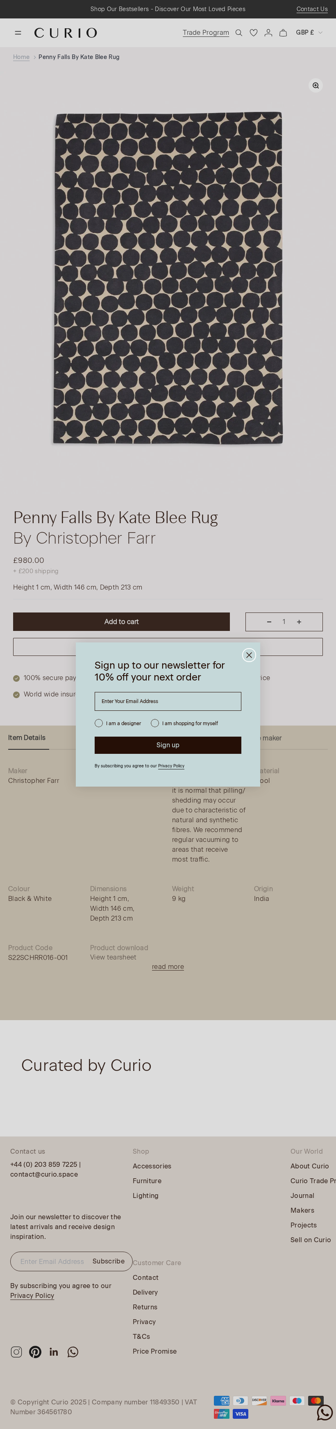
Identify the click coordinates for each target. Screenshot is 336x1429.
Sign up (168, 745)
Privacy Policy (171, 766)
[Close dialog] (249, 655)
